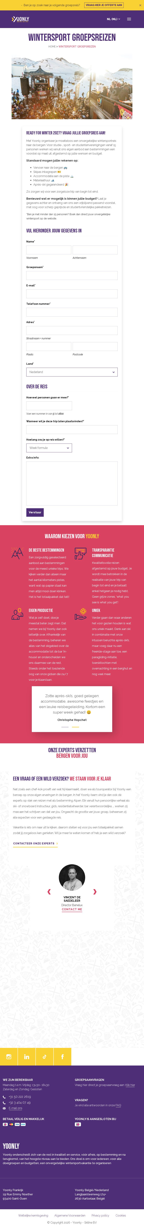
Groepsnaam (35, 267)
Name (30, 241)
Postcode (78, 354)
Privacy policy (100, 1215)
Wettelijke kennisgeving (33, 1215)
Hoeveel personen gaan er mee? (47, 397)
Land (30, 363)
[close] (140, 5)
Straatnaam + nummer (38, 338)
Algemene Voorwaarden (69, 1215)
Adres (30, 322)
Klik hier (130, 1085)
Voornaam (32, 257)
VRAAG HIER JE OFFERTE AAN (104, 5)
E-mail (30, 285)
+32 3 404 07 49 (20, 1102)
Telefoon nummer (38, 303)
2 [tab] (75, 727)
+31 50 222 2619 (20, 1096)
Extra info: (32, 457)
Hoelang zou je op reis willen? (45, 439)
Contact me (72, 909)
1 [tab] (65, 727)
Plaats (29, 354)
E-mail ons (15, 1108)
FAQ (118, 1105)
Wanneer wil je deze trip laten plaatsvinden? (55, 421)
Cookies (121, 1215)
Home (52, 46)
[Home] (20, 19)
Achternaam (79, 257)
